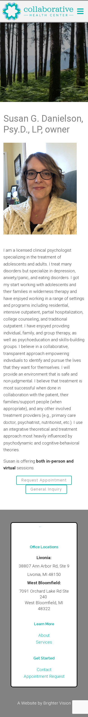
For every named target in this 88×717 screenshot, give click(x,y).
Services (44, 642)
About (44, 635)
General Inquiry (46, 489)
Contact (44, 669)
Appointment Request (44, 676)
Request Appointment (44, 480)
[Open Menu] (80, 11)
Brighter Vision (57, 703)
